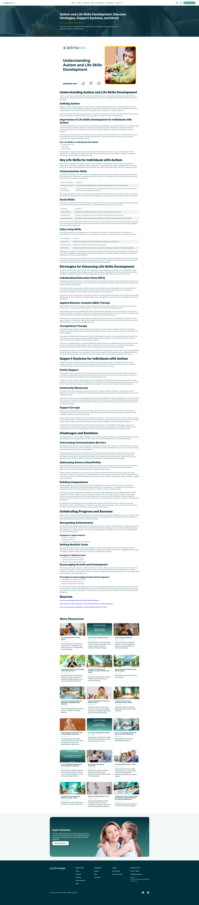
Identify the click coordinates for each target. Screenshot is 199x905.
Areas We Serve (99, 3)
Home (77, 871)
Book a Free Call (189, 2)
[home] (11, 3)
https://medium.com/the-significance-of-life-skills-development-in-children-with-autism (86, 603)
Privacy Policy (116, 871)
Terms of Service (117, 874)
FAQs (95, 874)
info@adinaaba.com (136, 874)
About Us (78, 874)
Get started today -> (60, 843)
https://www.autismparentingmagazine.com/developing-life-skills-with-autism (83, 607)
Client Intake (109, 3)
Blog (92, 3)
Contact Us (118, 3)
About (73, 3)
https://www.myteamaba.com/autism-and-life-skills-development (79, 600)
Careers (79, 3)
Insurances (86, 3)
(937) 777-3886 (134, 871)
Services (78, 877)
